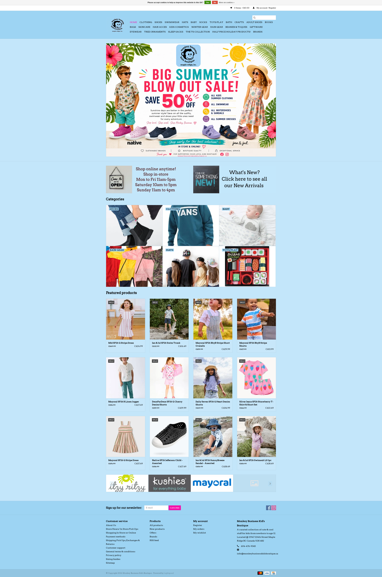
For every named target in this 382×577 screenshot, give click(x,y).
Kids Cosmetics (179, 27)
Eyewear (136, 32)
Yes (207, 2)
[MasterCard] (260, 573)
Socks (203, 22)
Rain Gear (216, 27)
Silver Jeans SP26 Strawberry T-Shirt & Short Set (256, 403)
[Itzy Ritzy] (127, 483)
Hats (185, 22)
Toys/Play (216, 22)
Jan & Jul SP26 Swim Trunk (166, 343)
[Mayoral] (212, 483)
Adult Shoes (254, 22)
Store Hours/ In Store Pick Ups (122, 529)
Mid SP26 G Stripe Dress (121, 343)
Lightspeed (169, 573)
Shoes (158, 22)
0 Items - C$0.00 (242, 8)
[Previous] (112, 483)
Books (269, 22)
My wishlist (199, 533)
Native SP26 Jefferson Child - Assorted (167, 461)
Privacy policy (113, 555)
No (215, 2)
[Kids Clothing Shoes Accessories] (117, 24)
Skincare (144, 27)
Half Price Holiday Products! (231, 32)
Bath (229, 22)
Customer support (115, 548)
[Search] (254, 17)
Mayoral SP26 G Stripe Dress (123, 460)
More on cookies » (226, 2)
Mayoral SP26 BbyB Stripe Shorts (253, 344)
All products (156, 525)
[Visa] (266, 573)
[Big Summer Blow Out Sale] (191, 100)
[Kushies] (169, 483)
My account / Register (266, 8)
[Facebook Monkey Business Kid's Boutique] (268, 507)
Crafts (239, 22)
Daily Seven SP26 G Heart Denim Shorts (213, 403)
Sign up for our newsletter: (124, 507)
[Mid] (254, 483)
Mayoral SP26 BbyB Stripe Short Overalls (213, 344)
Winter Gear (199, 27)
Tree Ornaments (155, 32)
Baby (194, 22)
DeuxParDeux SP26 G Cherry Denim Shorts (167, 403)
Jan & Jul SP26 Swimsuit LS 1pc (255, 460)
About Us (111, 525)
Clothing (146, 22)
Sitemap (110, 563)
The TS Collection (198, 32)
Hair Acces (160, 27)
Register (197, 525)
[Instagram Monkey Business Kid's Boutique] (273, 507)
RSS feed (154, 540)
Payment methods (115, 536)
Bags (133, 27)
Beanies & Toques (236, 27)
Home (133, 22)
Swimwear (172, 22)
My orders (198, 529)
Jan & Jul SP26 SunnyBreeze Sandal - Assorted (210, 461)
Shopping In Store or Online (121, 533)
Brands (257, 32)
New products (157, 529)
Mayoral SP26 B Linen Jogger (123, 401)
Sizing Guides (113, 559)
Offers (153, 533)
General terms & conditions (120, 551)
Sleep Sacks (175, 32)
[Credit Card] (273, 573)
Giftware (256, 27)
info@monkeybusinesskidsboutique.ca (257, 553)
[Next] (270, 483)
